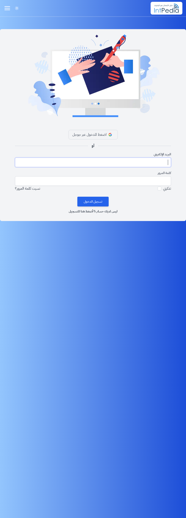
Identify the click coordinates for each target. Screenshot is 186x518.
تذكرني (167, 188)
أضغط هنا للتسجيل (81, 211)
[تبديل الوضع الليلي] (17, 8)
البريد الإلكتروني (162, 154)
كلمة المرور (164, 173)
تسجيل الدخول (93, 201)
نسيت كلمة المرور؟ (27, 188)
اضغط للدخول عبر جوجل (89, 134)
